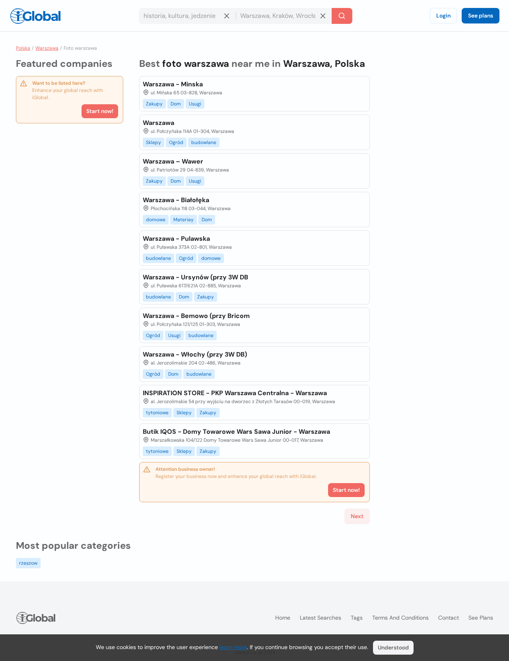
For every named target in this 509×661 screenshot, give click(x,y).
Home (282, 617)
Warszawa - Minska (173, 84)
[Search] (342, 16)
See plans (480, 15)
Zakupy (154, 104)
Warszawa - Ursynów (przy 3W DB (195, 277)
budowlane (203, 142)
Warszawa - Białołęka (176, 200)
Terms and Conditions (400, 617)
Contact (448, 617)
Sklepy (153, 142)
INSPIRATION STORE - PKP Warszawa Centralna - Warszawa (235, 393)
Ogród (176, 142)
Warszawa (46, 48)
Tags (357, 617)
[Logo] (35, 16)
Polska (23, 48)
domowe (155, 219)
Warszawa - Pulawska (176, 238)
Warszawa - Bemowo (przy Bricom (196, 316)
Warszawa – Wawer (173, 161)
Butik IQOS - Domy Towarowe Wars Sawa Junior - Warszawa (236, 431)
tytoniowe (157, 412)
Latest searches (320, 617)
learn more (233, 647)
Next (357, 516)
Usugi (195, 104)
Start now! (99, 111)
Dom (176, 104)
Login (443, 15)
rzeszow (28, 563)
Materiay (183, 219)
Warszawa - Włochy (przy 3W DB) (195, 354)
